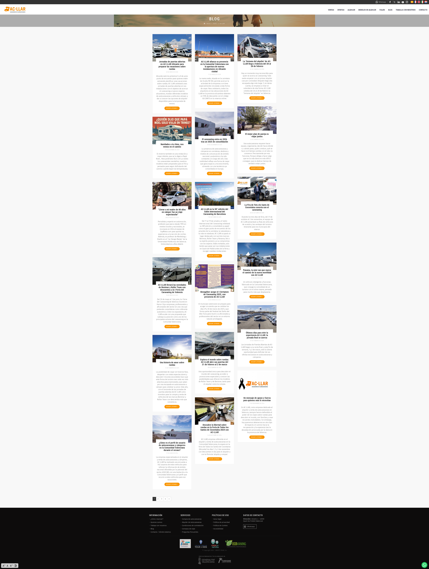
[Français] (415, 2)
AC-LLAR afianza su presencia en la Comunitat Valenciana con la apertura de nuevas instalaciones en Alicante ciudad (214, 66)
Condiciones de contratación (193, 525)
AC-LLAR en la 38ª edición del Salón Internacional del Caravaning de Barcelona (214, 211)
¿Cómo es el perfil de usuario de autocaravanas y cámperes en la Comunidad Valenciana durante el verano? (172, 446)
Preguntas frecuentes (190, 532)
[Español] (412, 2)
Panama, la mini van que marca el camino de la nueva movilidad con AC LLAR (257, 272)
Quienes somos (156, 522)
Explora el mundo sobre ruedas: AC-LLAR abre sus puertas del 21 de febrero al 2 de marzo (214, 362)
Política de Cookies (220, 525)
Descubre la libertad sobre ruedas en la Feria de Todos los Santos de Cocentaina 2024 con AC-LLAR (214, 429)
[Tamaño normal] (7, 565)
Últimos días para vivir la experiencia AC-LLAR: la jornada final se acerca (257, 335)
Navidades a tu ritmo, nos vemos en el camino (172, 145)
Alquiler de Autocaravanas (192, 522)
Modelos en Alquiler (367, 10)
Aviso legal (217, 519)
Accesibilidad (218, 529)
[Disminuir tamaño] (4, 565)
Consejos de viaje (188, 529)
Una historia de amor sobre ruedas (172, 363)
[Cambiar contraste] (15, 565)
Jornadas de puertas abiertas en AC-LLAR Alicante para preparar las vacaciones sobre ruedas (172, 65)
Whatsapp (382, 2)
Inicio (208, 23)
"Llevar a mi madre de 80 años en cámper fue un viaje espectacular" (172, 212)
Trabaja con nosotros (159, 525)
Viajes (382, 10)
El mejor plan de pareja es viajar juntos (257, 135)
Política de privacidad (221, 522)
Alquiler (351, 10)
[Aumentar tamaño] (11, 565)
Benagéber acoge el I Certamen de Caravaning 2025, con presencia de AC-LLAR (214, 294)
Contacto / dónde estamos (161, 532)
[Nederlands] (426, 2)
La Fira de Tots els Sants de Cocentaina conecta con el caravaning (257, 207)
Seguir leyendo (171, 108)
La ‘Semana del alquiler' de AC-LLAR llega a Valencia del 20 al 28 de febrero (257, 64)
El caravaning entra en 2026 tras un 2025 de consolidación (214, 140)
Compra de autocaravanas (192, 519)
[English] (419, 2)
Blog (390, 10)
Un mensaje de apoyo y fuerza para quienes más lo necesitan (257, 399)
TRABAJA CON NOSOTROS (405, 10)
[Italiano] (422, 2)
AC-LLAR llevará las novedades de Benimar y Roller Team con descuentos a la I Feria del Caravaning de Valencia (172, 288)
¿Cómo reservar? (157, 519)
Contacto (423, 10)
